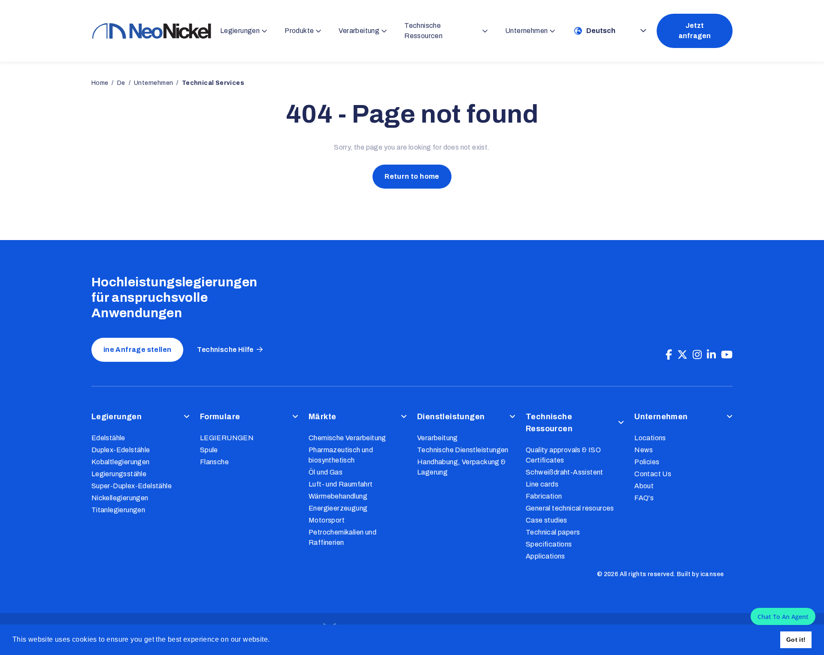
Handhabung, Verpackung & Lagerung (461, 467)
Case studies (546, 520)
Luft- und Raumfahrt (341, 484)
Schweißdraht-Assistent (564, 472)
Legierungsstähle (118, 474)
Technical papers (553, 532)
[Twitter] (682, 355)
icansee (712, 574)
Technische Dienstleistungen (463, 450)
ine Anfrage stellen (137, 349)
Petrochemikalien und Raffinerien (342, 537)
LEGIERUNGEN (227, 438)
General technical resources (570, 508)
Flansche (214, 462)
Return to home (412, 176)
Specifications (549, 544)
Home (100, 83)
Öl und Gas (325, 472)
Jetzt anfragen (695, 30)
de (121, 83)
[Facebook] (669, 355)
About (644, 486)
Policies (646, 462)
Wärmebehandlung (338, 496)
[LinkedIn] (711, 355)
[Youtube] (727, 355)
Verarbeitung (437, 438)
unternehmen (153, 83)
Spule (209, 450)
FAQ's (644, 498)
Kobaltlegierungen (120, 462)
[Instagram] (697, 355)
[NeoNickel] (151, 30)
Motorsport (327, 520)
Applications (545, 556)
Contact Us (652, 474)
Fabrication (544, 496)
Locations (650, 438)
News (643, 450)
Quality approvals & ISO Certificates (563, 455)
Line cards (542, 484)
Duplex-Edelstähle (120, 450)
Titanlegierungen (118, 510)
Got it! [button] (796, 639)
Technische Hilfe (225, 349)
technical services (213, 83)
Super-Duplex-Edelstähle (131, 486)
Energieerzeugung (338, 508)
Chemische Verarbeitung (347, 438)
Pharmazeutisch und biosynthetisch (341, 455)
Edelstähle (108, 438)
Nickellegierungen (119, 498)
